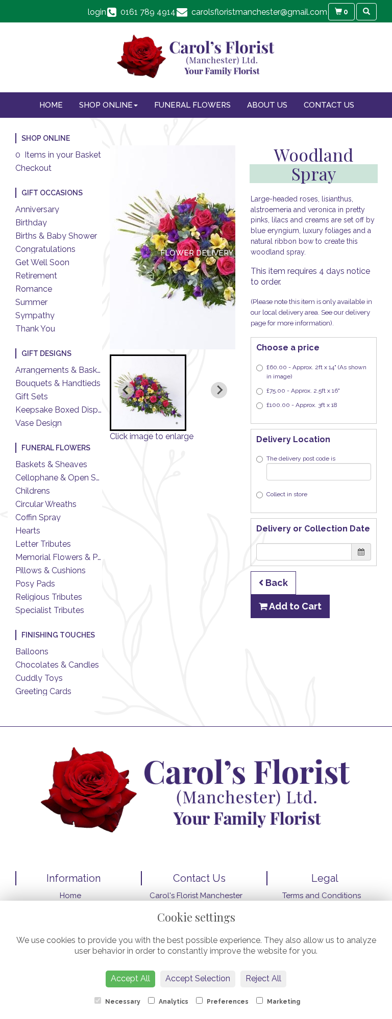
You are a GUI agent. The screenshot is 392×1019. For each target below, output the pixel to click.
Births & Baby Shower (56, 236)
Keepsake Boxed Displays (64, 410)
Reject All (263, 978)
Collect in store (286, 494)
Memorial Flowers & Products (71, 557)
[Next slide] (219, 390)
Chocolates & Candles (57, 665)
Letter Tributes (43, 544)
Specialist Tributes (49, 610)
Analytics (172, 1001)
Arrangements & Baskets (62, 370)
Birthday (31, 222)
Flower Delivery (196, 253)
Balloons (31, 651)
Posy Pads (35, 584)
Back (275, 582)
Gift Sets (31, 396)
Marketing (282, 1001)
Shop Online (106, 105)
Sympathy (35, 315)
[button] (148, 392)
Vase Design (38, 423)
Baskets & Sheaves (51, 464)
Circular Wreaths (46, 504)
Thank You (35, 329)
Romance (33, 289)
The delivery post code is (300, 458)
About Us (267, 105)
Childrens (32, 491)
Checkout (33, 168)
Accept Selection (197, 978)
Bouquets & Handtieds (58, 383)
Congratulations (45, 249)
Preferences (227, 1001)
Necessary (122, 1001)
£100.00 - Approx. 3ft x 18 (301, 405)
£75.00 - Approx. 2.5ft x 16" (303, 390)
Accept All (130, 978)
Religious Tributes (48, 597)
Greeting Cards (43, 691)
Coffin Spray (38, 517)
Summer (31, 302)
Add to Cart (294, 606)
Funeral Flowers (192, 105)
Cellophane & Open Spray (64, 477)
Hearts (27, 531)
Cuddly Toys (39, 678)
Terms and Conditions (321, 895)
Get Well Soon (42, 262)
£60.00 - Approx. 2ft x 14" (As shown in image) (316, 372)
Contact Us (329, 105)
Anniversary (37, 209)
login (97, 12)
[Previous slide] (126, 390)
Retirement (36, 276)
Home (51, 105)
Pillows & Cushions (50, 570)
